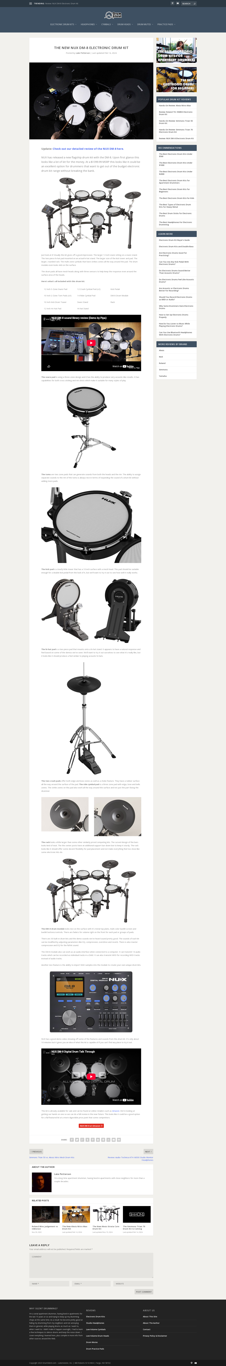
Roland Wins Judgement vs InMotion (45, 1227)
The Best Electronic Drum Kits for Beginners (174, 190)
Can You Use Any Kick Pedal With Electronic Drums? (174, 263)
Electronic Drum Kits (62, 24)
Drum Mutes (144, 24)
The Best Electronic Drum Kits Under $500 (175, 155)
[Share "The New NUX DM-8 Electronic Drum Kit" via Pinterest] (92, 1139)
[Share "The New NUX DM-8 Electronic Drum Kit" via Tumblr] (87, 1139)
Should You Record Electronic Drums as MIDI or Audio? (175, 298)
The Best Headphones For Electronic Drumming (175, 223)
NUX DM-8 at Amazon (90, 1126)
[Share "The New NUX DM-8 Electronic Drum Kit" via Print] (119, 1139)
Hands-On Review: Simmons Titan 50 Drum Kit (176, 122)
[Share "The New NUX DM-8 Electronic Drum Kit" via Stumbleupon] (108, 1139)
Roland (162, 363)
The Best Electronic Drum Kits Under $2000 (175, 172)
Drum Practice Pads (95, 1349)
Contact (146, 1329)
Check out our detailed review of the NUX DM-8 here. (88, 149)
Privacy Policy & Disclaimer (155, 1336)
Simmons (163, 369)
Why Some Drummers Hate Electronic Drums (176, 307)
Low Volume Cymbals (96, 1329)
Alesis (161, 350)
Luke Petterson (83, 53)
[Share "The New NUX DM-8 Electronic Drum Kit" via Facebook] (71, 1139)
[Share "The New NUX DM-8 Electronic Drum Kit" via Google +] (82, 1139)
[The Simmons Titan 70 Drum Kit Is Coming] (137, 1214)
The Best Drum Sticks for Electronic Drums (175, 214)
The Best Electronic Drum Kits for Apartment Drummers (174, 181)
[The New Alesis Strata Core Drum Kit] (106, 1214)
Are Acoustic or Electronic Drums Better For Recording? (174, 289)
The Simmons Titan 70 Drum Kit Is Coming (134, 1227)
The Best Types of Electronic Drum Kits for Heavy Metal (175, 205)
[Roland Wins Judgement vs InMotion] (46, 1214)
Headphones (88, 24)
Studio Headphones (95, 1323)
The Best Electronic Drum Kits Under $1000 (175, 164)
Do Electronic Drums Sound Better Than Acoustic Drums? (174, 271)
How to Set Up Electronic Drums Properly (173, 315)
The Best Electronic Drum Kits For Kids (176, 198)
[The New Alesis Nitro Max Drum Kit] (76, 1214)
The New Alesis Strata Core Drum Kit (106, 1227)
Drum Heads (124, 24)
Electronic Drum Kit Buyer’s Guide (174, 240)
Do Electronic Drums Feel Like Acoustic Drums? (176, 280)
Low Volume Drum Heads (97, 1336)
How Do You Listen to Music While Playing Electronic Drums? (174, 324)
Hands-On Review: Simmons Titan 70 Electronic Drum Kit (176, 130)
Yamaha (163, 376)
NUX (161, 357)
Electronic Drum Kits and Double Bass (176, 246)
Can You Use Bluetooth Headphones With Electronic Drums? (175, 333)
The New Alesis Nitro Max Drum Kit (74, 1227)
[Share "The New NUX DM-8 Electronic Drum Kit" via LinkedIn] (98, 1139)
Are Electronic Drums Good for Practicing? (173, 254)
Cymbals (106, 24)
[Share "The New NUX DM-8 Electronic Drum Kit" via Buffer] (103, 1139)
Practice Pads (165, 24)
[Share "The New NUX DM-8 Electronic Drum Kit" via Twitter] (77, 1139)
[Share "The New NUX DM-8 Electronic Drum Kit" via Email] (113, 1139)
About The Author (151, 1323)
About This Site (150, 1316)
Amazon (115, 1111)
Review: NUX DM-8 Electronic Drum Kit (61, 3)
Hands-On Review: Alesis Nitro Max (175, 105)
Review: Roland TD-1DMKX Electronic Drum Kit (176, 113)
